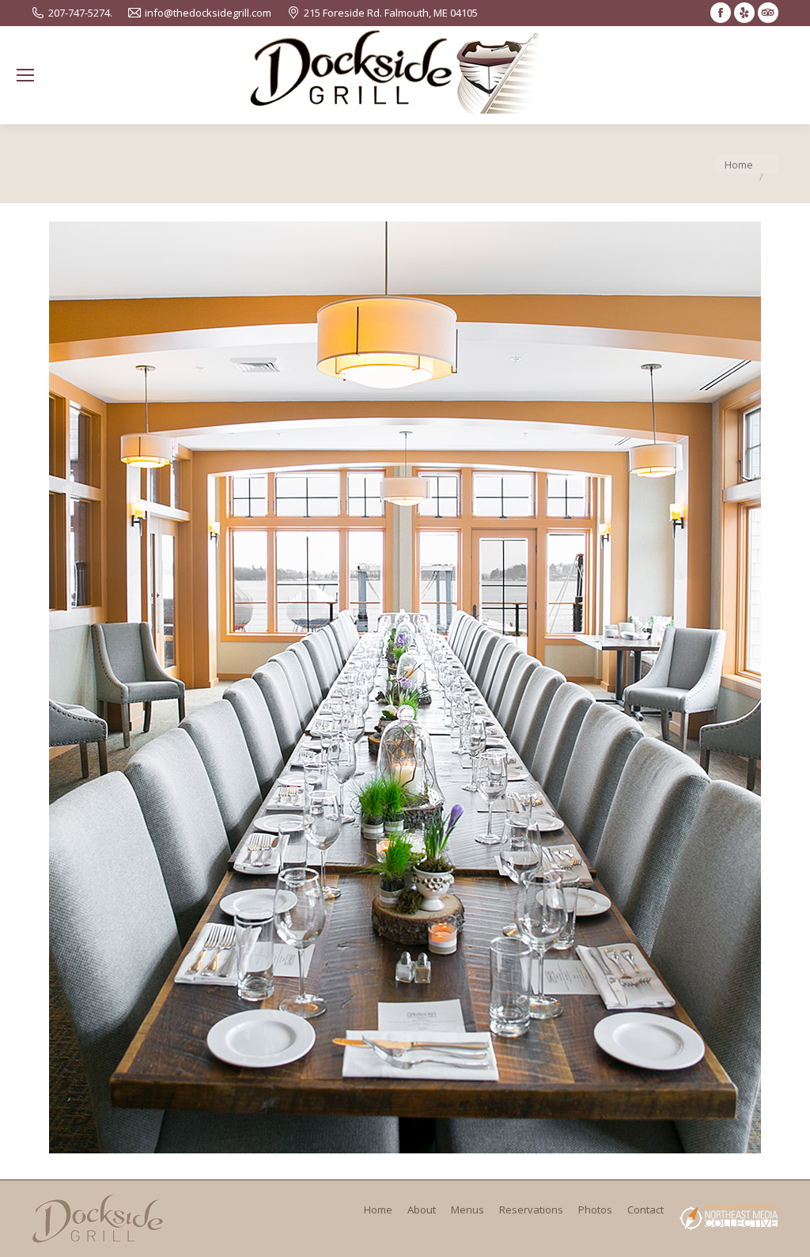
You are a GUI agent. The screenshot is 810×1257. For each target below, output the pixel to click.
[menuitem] (378, 1209)
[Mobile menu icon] (25, 75)
